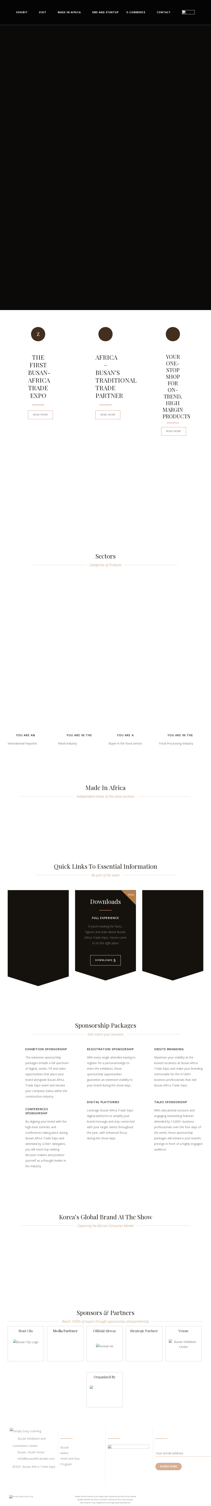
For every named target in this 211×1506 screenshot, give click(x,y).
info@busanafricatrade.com (36, 1459)
